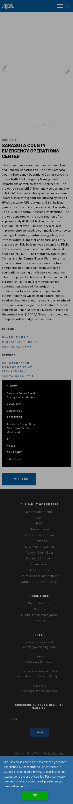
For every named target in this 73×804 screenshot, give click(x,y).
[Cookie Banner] (36, 780)
